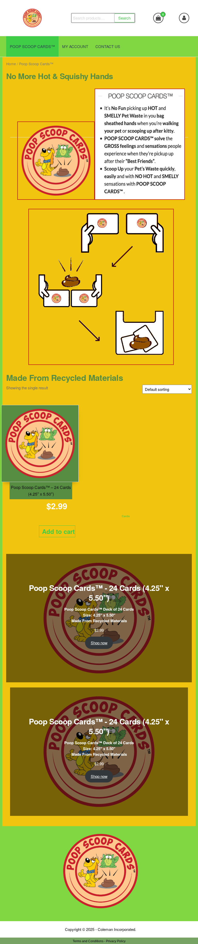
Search (124, 18)
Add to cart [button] (58, 531)
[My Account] (184, 18)
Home (11, 63)
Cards (126, 516)
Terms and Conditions (88, 941)
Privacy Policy (116, 941)
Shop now (99, 642)
